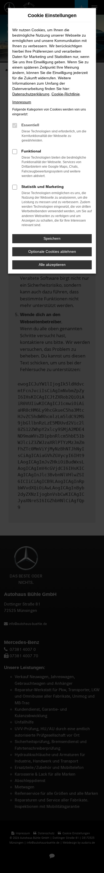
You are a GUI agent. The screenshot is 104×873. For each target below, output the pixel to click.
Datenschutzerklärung (30, 94)
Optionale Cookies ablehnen (52, 251)
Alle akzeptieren (52, 264)
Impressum (21, 102)
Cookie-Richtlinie (65, 94)
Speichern (52, 238)
